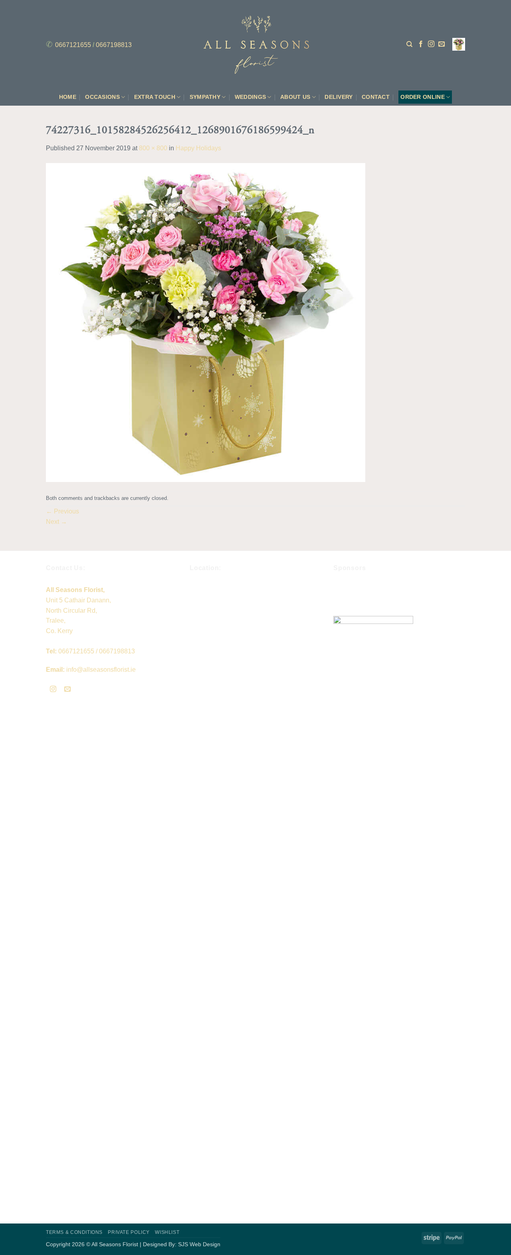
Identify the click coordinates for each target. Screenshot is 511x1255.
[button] (458, 44)
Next (56, 521)
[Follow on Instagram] (431, 44)
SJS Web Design (199, 1244)
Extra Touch (154, 97)
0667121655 (73, 44)
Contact (376, 97)
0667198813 (114, 44)
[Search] (409, 44)
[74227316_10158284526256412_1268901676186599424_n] (205, 322)
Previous (62, 511)
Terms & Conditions (74, 1232)
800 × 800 (153, 148)
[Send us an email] (441, 44)
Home (67, 97)
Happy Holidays (198, 148)
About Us (295, 97)
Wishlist (167, 1232)
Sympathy (205, 97)
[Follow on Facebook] (421, 44)
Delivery (339, 97)
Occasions (102, 97)
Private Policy (129, 1232)
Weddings (250, 97)
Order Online (422, 97)
